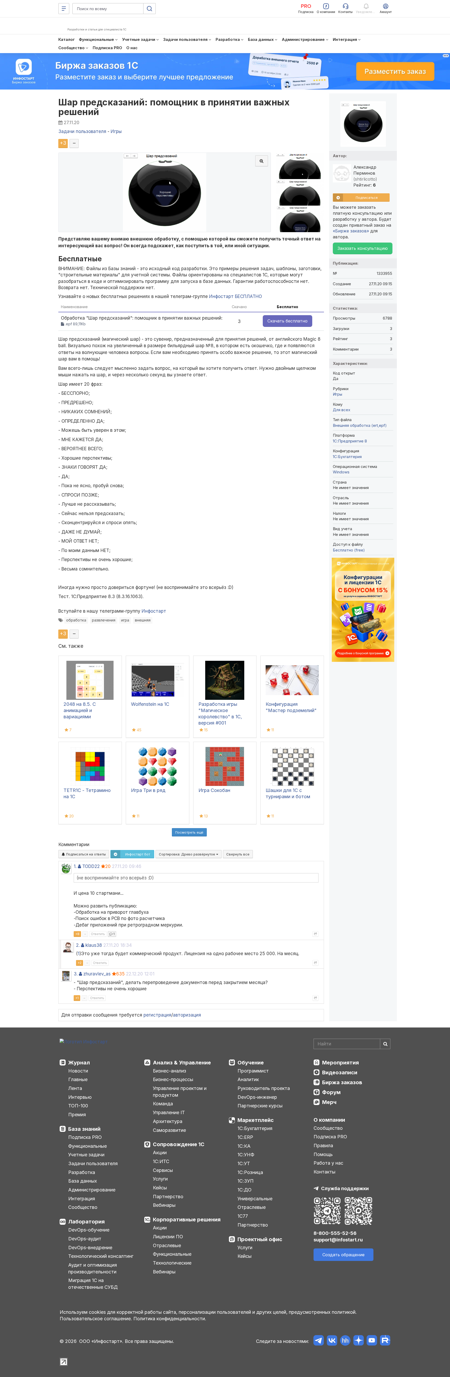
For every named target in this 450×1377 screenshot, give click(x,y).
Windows (341, 471)
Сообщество (82, 1207)
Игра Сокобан (214, 790)
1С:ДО (245, 1189)
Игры (337, 394)
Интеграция (81, 1198)
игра (125, 620)
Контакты (324, 1172)
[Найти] (385, 1044)
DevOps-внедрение (90, 1247)
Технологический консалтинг (100, 1256)
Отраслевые (167, 1245)
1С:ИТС (161, 1161)
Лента (75, 1088)
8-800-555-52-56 (335, 1233)
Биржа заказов (342, 1082)
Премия (77, 1114)
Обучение (251, 1062)
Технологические (172, 1263)
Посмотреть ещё (189, 832)
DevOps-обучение (88, 1230)
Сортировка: (187, 854)
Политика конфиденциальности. (169, 1318)
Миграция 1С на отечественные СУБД (93, 1284)
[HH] (345, 1341)
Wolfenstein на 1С (150, 704)
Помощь (323, 1154)
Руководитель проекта (264, 1088)
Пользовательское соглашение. (96, 1318)
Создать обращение (343, 1254)
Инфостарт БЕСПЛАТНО (235, 296)
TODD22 (91, 866)
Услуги (160, 1179)
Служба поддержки (345, 1188)
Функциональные (87, 1146)
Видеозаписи (339, 1072)
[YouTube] (371, 1341)
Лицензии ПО (168, 1236)
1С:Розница (250, 1172)
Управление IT (169, 1112)
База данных (82, 1181)
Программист (253, 1071)
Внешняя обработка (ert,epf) (360, 425)
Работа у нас (328, 1163)
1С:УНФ (246, 1154)
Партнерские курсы (260, 1105)
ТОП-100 (78, 1105)
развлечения (103, 620)
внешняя (143, 620)
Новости (78, 1071)
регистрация (157, 1015)
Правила (323, 1145)
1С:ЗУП (246, 1181)
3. (76, 973)
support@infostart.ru (338, 1239)
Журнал (79, 1062)
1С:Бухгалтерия (255, 1128)
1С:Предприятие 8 (350, 441)
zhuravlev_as (97, 973)
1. (75, 866)
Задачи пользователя (93, 1163)
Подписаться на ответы (85, 854)
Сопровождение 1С (178, 1144)
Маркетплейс (256, 1120)
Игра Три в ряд (148, 790)
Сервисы (163, 1170)
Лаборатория (86, 1222)
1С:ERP (245, 1137)
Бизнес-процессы (173, 1079)
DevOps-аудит (84, 1238)
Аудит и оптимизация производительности (92, 1268)
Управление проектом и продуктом (180, 1092)
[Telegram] (318, 1341)
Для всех (341, 409)
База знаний (84, 1129)
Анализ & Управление (182, 1062)
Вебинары (164, 1205)
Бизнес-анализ (169, 1071)
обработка (76, 620)
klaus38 (93, 945)
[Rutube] (385, 1341)
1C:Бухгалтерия (347, 456)
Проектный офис (260, 1239)
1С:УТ (244, 1163)
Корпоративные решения (187, 1219)
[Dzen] (358, 1341)
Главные (78, 1079)
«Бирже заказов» (351, 230)
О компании (329, 1120)
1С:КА (244, 1146)
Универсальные (255, 1198)
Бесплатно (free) (349, 550)
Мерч (329, 1102)
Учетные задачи (86, 1154)
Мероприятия (340, 1062)
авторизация (187, 1015)
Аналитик (248, 1079)
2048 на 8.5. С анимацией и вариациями (80, 710)
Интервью (80, 1097)
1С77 (243, 1216)
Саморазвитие (169, 1130)
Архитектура (167, 1121)
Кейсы (160, 1187)
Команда (163, 1103)
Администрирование (91, 1189)
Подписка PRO (85, 1137)
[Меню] (63, 8)
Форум (331, 1092)
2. (78, 945)
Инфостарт (154, 611)
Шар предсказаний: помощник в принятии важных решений (174, 107)
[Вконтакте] (332, 1341)
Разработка (81, 1172)
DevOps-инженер (257, 1097)
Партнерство (168, 1196)
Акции (160, 1152)
